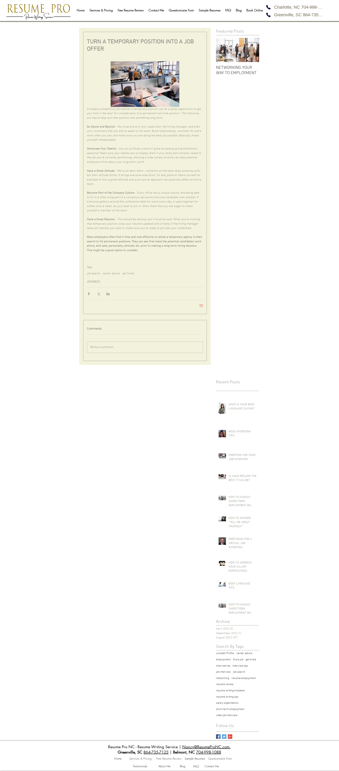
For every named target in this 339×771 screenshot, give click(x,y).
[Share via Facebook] (89, 294)
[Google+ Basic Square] (230, 736)
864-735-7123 (156, 752)
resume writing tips (227, 697)
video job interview (226, 715)
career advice (111, 273)
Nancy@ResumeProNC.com (206, 746)
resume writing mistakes (230, 690)
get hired (128, 273)
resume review (224, 684)
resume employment (243, 678)
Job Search (93, 281)
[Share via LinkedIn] (108, 294)
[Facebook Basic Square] (218, 736)
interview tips (240, 666)
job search (93, 273)
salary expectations (227, 703)
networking (222, 678)
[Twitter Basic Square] (224, 736)
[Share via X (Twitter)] (98, 294)
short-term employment (230, 709)
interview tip (223, 666)
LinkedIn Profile (225, 653)
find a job (238, 659)
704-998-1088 (208, 752)
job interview (223, 672)
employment (223, 659)
